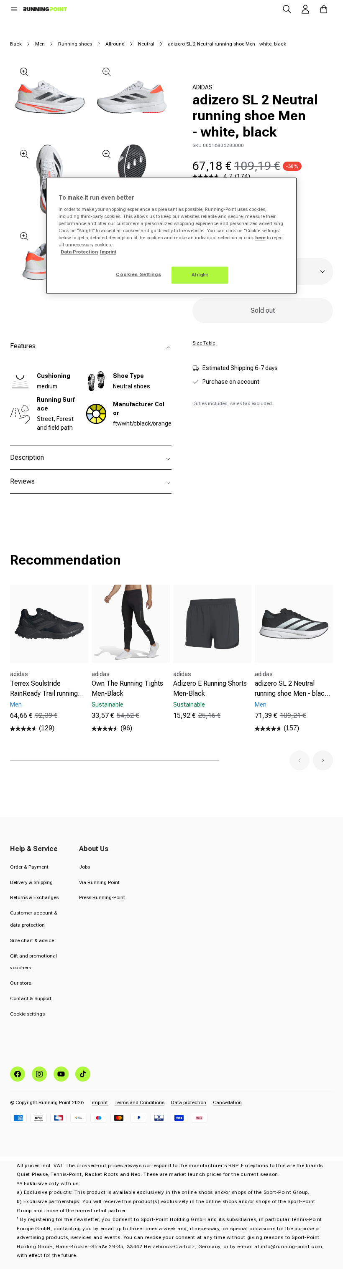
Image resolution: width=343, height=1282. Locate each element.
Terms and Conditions (139, 1102)
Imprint (108, 252)
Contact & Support (30, 998)
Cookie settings (27, 1014)
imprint (100, 1102)
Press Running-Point (102, 897)
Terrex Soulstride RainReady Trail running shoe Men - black (44, 689)
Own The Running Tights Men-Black (127, 688)
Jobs (84, 867)
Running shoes (75, 44)
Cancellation (227, 1102)
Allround (115, 44)
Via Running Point (99, 882)
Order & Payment (29, 867)
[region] (171, 235)
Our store (20, 983)
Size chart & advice (32, 940)
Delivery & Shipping (31, 882)
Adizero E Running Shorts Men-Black (210, 688)
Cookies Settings (138, 274)
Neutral (146, 44)
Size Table (203, 343)
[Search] (287, 9)
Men (40, 44)
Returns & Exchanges (34, 897)
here (260, 238)
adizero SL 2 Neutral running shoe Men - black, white (292, 689)
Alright (200, 275)
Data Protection (79, 252)
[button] (14, 9)
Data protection (188, 1102)
